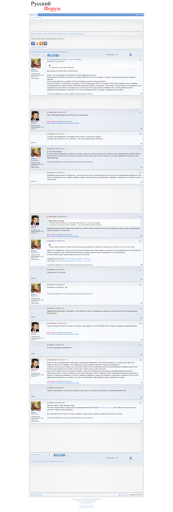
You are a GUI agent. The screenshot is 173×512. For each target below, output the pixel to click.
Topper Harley (34, 121)
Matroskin (33, 69)
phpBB (83, 499)
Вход (32, 17)
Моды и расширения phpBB (86, 505)
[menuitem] (136, 14)
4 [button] (126, 55)
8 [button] (135, 55)
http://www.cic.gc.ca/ (105, 407)
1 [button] (122, 55)
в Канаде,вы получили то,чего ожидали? (49, 51)
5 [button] (128, 55)
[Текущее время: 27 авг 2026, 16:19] (141, 34)
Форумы (34, 14)
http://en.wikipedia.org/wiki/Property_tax (78, 259)
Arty (80, 501)
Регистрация (39, 17)
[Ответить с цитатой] (140, 60)
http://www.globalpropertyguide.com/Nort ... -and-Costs (73, 261)
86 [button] (139, 55)
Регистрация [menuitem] (143, 15)
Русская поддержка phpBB (86, 502)
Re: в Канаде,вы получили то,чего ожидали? (64, 59)
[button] (116, 55)
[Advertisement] (86, 25)
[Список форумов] (45, 6)
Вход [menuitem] (140, 15)
